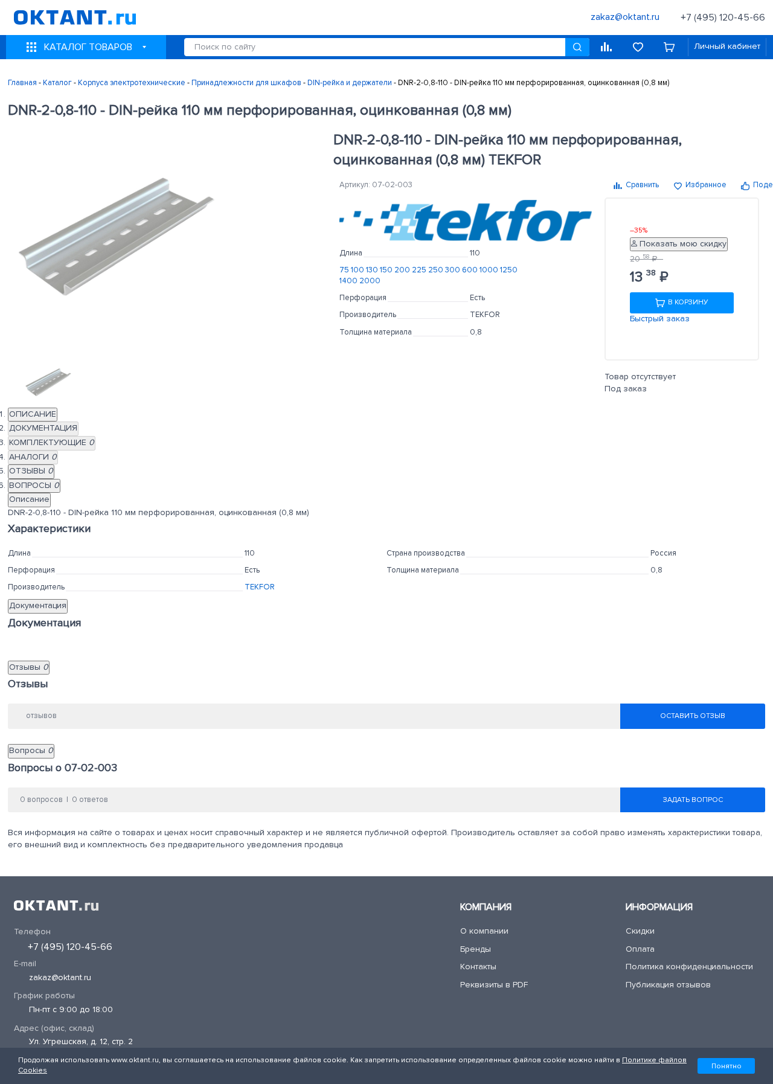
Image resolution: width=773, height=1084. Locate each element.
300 (453, 270)
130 (373, 270)
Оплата (640, 949)
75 (345, 270)
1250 (509, 270)
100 (358, 270)
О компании (484, 931)
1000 (490, 270)
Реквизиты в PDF (494, 985)
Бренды (475, 949)
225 (420, 270)
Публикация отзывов (668, 985)
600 (471, 270)
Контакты (478, 967)
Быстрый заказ (660, 319)
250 (436, 270)
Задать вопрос (693, 800)
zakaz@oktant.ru (60, 977)
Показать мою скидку (681, 244)
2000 (369, 281)
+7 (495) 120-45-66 (723, 17)
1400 (349, 281)
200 (403, 270)
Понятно (726, 1066)
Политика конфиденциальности (689, 967)
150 (387, 270)
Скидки (640, 931)
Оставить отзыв (692, 716)
